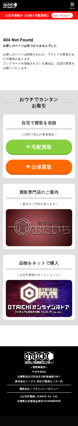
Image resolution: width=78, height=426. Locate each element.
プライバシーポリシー (46, 388)
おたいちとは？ (62, 15)
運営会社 (25, 388)
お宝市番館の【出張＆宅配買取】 (27, 15)
